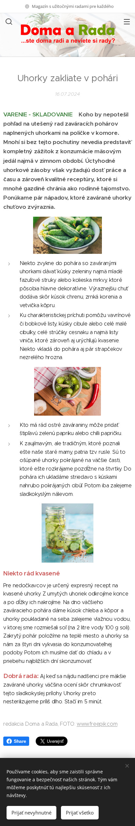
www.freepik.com (97, 724)
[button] (8, 21)
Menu (126, 21)
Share (20, 741)
